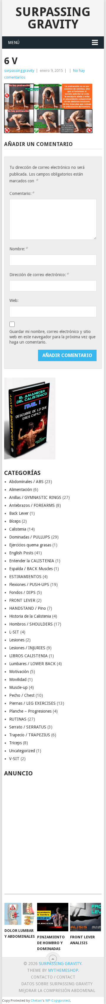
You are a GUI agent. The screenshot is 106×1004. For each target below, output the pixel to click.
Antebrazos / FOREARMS (32, 505)
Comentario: (21, 193)
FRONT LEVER (22, 600)
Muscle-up (18, 687)
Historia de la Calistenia (30, 616)
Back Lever (19, 513)
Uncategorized (22, 750)
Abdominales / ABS (26, 481)
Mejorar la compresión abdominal (57, 990)
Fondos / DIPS (22, 592)
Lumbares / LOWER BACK (32, 663)
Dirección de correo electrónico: (39, 274)
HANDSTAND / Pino (27, 608)
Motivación (19, 671)
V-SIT (14, 758)
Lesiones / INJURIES (27, 647)
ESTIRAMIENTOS (25, 576)
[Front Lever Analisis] (85, 917)
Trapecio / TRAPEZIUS (29, 735)
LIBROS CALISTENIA (28, 655)
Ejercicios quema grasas (30, 545)
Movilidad (17, 679)
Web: (14, 300)
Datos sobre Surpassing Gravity (56, 983)
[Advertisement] (53, 832)
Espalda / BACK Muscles (31, 568)
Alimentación (20, 489)
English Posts (21, 553)
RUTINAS (17, 719)
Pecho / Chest (21, 695)
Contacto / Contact (53, 977)
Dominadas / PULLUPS (29, 537)
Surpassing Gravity (53, 18)
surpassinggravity (19, 70)
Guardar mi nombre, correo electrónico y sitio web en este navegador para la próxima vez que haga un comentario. (52, 336)
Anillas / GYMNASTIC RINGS (35, 497)
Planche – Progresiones (30, 711)
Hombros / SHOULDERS (31, 624)
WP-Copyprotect (57, 1001)
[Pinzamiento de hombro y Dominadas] (52, 917)
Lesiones (16, 640)
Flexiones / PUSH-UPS (29, 584)
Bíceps (15, 521)
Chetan (36, 1001)
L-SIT (14, 632)
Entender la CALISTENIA (31, 560)
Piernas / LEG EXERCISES (32, 703)
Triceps (15, 742)
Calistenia (17, 529)
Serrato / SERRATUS (27, 727)
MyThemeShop (63, 970)
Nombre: (18, 249)
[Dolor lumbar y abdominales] (19, 914)
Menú (13, 42)
